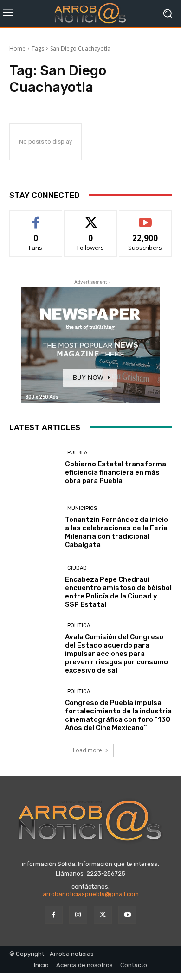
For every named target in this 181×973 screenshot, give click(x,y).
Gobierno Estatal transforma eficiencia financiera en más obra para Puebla (115, 472)
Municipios (82, 508)
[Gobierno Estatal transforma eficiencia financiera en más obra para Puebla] (33, 467)
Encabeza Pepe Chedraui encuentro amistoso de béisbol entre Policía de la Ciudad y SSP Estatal (118, 592)
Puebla (77, 453)
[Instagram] (78, 915)
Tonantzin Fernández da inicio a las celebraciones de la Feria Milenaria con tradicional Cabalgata (116, 532)
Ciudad (77, 568)
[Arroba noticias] (90, 13)
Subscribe (145, 217)
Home (17, 48)
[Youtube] (127, 915)
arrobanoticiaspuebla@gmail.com (91, 893)
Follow (91, 217)
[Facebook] (54, 915)
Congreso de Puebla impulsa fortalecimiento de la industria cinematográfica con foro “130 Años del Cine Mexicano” (118, 715)
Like (36, 217)
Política (78, 626)
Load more (87, 750)
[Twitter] (103, 915)
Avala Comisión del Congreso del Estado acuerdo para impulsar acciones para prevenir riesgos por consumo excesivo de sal (116, 653)
